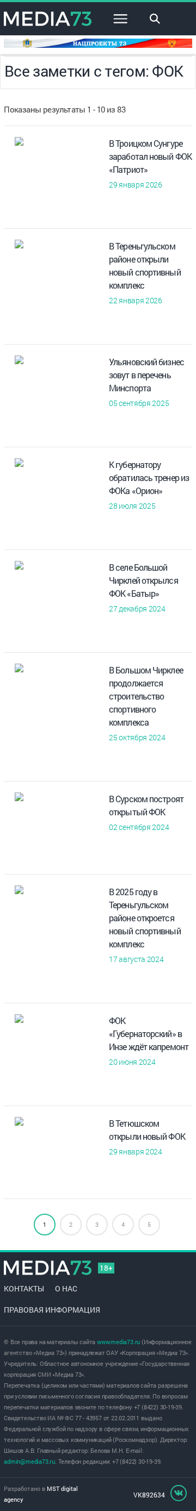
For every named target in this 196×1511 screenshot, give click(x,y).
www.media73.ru (118, 1342)
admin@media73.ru (29, 1461)
